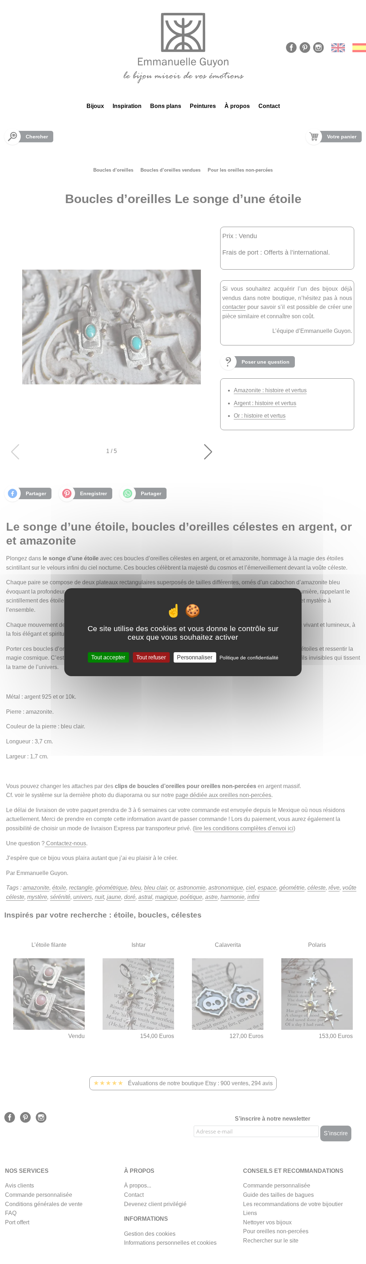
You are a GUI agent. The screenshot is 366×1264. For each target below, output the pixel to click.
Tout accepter (108, 657)
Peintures (203, 106)
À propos (237, 106)
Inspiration (127, 106)
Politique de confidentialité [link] (248, 657)
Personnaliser (194, 657)
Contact (269, 106)
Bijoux (95, 106)
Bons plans (165, 106)
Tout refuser (151, 657)
